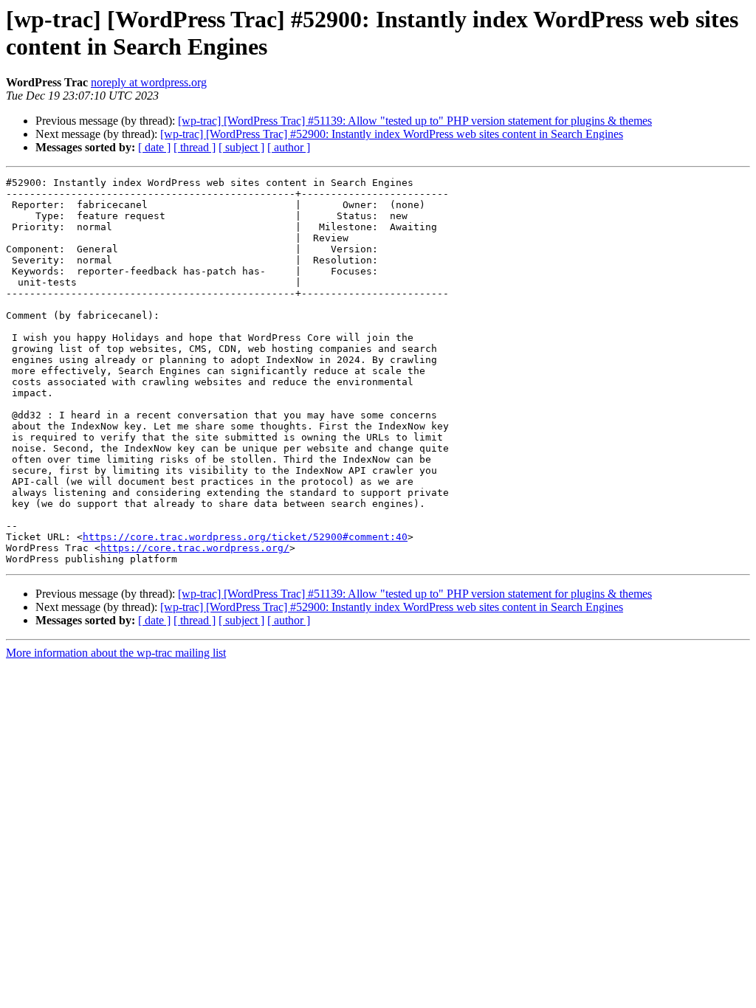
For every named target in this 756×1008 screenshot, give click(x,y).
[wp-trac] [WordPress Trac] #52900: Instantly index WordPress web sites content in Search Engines (391, 134)
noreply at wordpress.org (149, 82)
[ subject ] (241, 147)
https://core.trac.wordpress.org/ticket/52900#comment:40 (245, 536)
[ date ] (154, 147)
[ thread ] (194, 147)
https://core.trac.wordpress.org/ (194, 547)
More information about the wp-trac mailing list (116, 652)
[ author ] (288, 147)
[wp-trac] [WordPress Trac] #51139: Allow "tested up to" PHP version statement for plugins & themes (415, 120)
